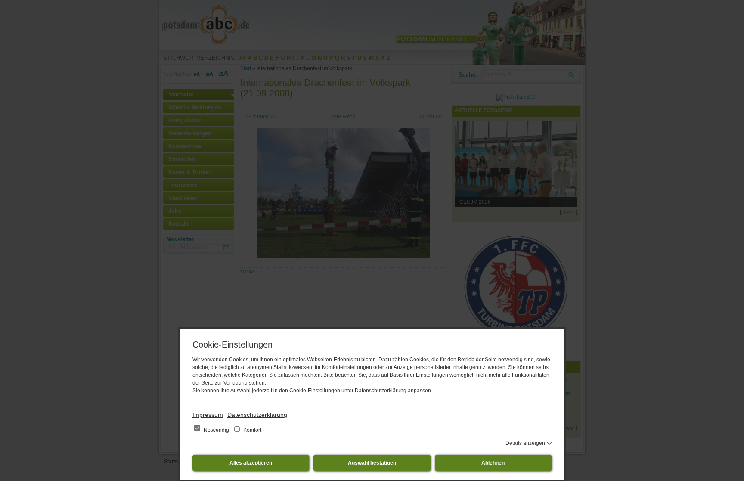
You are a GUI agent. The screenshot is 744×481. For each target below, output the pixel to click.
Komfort (251, 430)
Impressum (207, 414)
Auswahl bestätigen (372, 463)
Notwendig (216, 430)
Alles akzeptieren (250, 463)
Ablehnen (493, 463)
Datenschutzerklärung (257, 414)
